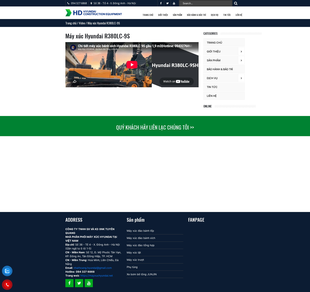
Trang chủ (148, 14)
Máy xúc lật (134, 252)
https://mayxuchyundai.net (96, 275)
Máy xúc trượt (135, 259)
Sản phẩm (177, 14)
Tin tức (227, 14)
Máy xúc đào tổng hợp (141, 245)
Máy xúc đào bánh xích (141, 238)
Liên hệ (239, 14)
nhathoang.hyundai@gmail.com (92, 267)
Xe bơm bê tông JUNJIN (142, 274)
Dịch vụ (214, 14)
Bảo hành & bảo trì (196, 14)
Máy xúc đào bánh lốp (140, 230)
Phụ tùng (132, 267)
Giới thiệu (163, 14)
